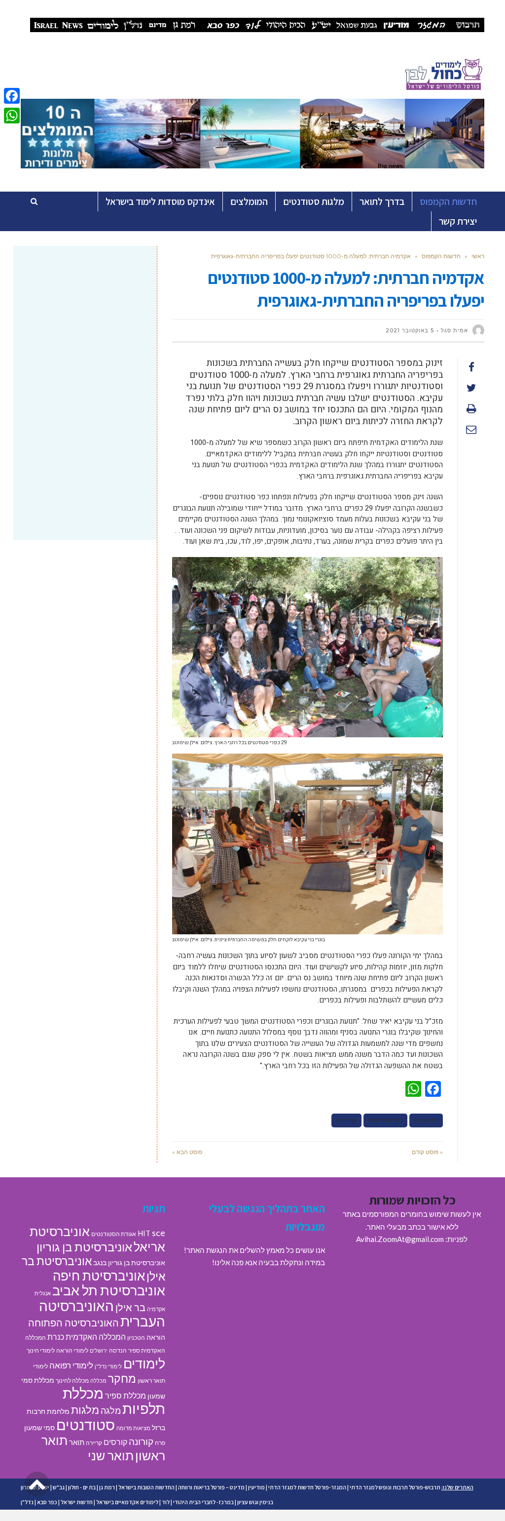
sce (158, 1232)
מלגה (111, 1410)
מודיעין (256, 1487)
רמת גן (107, 1487)
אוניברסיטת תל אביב (108, 1290)
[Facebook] (12, 96)
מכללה (98, 1380)
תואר (76, 1442)
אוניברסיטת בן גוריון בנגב (129, 1263)
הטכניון (136, 1337)
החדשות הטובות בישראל (146, 1487)
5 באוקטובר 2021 (410, 330)
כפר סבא (47, 1502)
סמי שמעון (39, 1428)
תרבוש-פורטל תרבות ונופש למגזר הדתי (395, 1487)
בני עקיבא (426, 1120)
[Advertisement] (85, 325)
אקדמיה (156, 1309)
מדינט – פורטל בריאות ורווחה (211, 1487)
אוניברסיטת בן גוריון (84, 1247)
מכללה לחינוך (72, 1380)
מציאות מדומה (133, 1428)
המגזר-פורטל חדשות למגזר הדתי (307, 1487)
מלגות (85, 1409)
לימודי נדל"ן (108, 1366)
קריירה (94, 1442)
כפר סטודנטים (385, 1120)
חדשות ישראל (77, 1502)
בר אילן (130, 1307)
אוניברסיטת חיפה (99, 1275)
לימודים (144, 1363)
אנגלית (43, 1293)
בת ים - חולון (82, 1487)
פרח (160, 1442)
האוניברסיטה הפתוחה (73, 1322)
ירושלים (99, 1350)
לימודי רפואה (71, 1365)
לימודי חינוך (41, 1350)
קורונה (141, 1441)
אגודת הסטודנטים (113, 1234)
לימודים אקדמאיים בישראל (127, 1502)
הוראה (155, 1337)
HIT (144, 1233)
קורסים (115, 1441)
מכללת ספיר (125, 1395)
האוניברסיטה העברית (102, 1314)
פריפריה (346, 1120)
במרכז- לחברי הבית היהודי (203, 1502)
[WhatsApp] (12, 115)
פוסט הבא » (187, 1152)
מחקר (122, 1378)
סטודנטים (85, 1424)
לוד (166, 1502)
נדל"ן (27, 1502)
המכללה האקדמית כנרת (86, 1336)
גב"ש (59, 1487)
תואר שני (111, 1455)
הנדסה (118, 1350)
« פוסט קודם (427, 1152)
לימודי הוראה (72, 1350)
